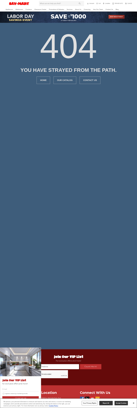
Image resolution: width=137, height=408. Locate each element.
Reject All (106, 403)
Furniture (29, 9)
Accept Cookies (121, 403)
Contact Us (109, 9)
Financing (87, 9)
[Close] (133, 403)
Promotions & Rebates (56, 9)
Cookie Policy (53, 406)
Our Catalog (65, 80)
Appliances (9, 9)
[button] (88, 3)
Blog (117, 9)
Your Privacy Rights (89, 403)
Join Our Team (98, 9)
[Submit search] (79, 3)
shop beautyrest (116, 16)
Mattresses (19, 9)
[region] (68, 403)
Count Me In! (90, 366)
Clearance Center (40, 9)
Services (69, 9)
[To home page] (19, 3)
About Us (78, 9)
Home (43, 80)
